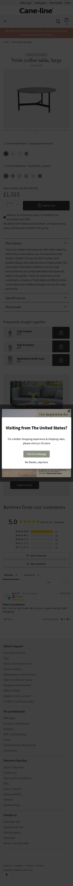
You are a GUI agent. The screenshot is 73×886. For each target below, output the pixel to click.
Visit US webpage (36, 454)
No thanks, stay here (36, 462)
